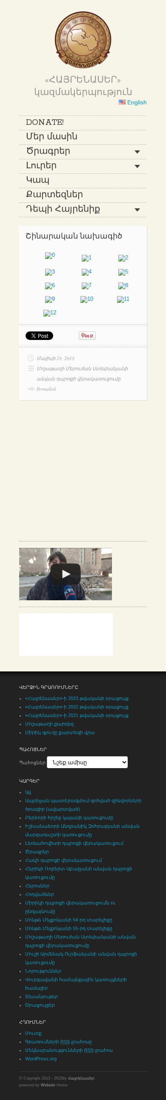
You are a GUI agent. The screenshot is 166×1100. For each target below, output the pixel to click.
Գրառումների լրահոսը (58, 1041)
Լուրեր (41, 166)
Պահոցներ (32, 762)
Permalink (46, 389)
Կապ (37, 181)
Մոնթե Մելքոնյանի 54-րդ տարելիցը (68, 919)
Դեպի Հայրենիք (63, 209)
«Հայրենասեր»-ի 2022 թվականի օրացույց (77, 706)
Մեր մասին (51, 137)
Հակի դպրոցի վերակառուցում (63, 860)
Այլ (28, 792)
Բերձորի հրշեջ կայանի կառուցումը (69, 817)
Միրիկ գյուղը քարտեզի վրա (60, 732)
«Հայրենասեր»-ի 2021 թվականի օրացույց (77, 715)
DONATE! (44, 123)
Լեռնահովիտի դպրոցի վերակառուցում (74, 843)
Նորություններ (43, 970)
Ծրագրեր (48, 152)
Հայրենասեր (81, 1078)
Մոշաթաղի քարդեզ (49, 723)
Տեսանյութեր (41, 996)
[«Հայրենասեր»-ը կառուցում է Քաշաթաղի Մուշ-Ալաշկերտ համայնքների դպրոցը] (65, 574)
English (136, 102)
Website (48, 1085)
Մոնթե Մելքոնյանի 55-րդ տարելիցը (68, 928)
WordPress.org (41, 1058)
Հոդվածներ (39, 894)
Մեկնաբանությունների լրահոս (69, 1050)
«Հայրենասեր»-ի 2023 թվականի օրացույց (77, 698)
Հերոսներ (37, 885)
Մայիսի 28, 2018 (55, 358)
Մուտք (33, 1033)
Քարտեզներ (54, 195)
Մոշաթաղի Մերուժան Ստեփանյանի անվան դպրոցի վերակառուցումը (82, 373)
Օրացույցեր (40, 1005)
